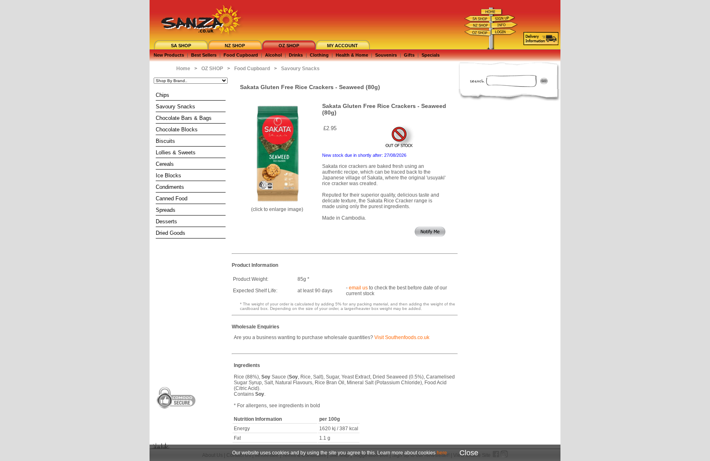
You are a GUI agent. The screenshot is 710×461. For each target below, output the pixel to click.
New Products (169, 55)
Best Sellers (204, 55)
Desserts (166, 221)
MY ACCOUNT (342, 45)
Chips (162, 95)
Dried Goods (170, 233)
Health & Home (352, 55)
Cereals (165, 164)
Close (468, 453)
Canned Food (171, 198)
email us (358, 288)
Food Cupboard (241, 55)
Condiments (170, 187)
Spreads (165, 210)
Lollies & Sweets (176, 152)
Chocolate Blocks (177, 129)
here (442, 453)
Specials (431, 55)
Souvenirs (386, 55)
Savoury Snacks (175, 106)
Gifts (409, 55)
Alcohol (273, 55)
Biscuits (165, 141)
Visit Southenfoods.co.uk (401, 337)
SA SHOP (181, 45)
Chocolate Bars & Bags (184, 118)
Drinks (296, 55)
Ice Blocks (168, 175)
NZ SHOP (235, 45)
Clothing (319, 55)
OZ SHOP (289, 45)
